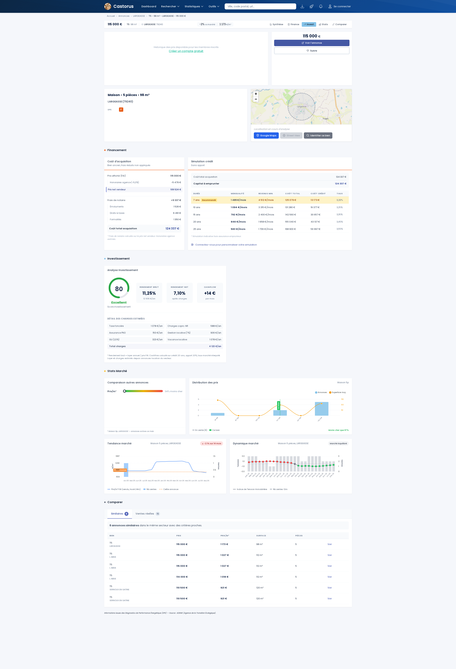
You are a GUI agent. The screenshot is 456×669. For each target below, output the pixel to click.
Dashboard (148, 6)
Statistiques (192, 6)
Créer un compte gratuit (186, 51)
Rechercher (168, 6)
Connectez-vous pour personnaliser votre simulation (226, 244)
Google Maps (268, 135)
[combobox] (260, 6)
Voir (330, 544)
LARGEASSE (139, 16)
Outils (212, 6)
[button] (255, 94)
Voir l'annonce (313, 43)
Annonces (123, 16)
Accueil (111, 16)
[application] (270, 407)
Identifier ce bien (320, 135)
